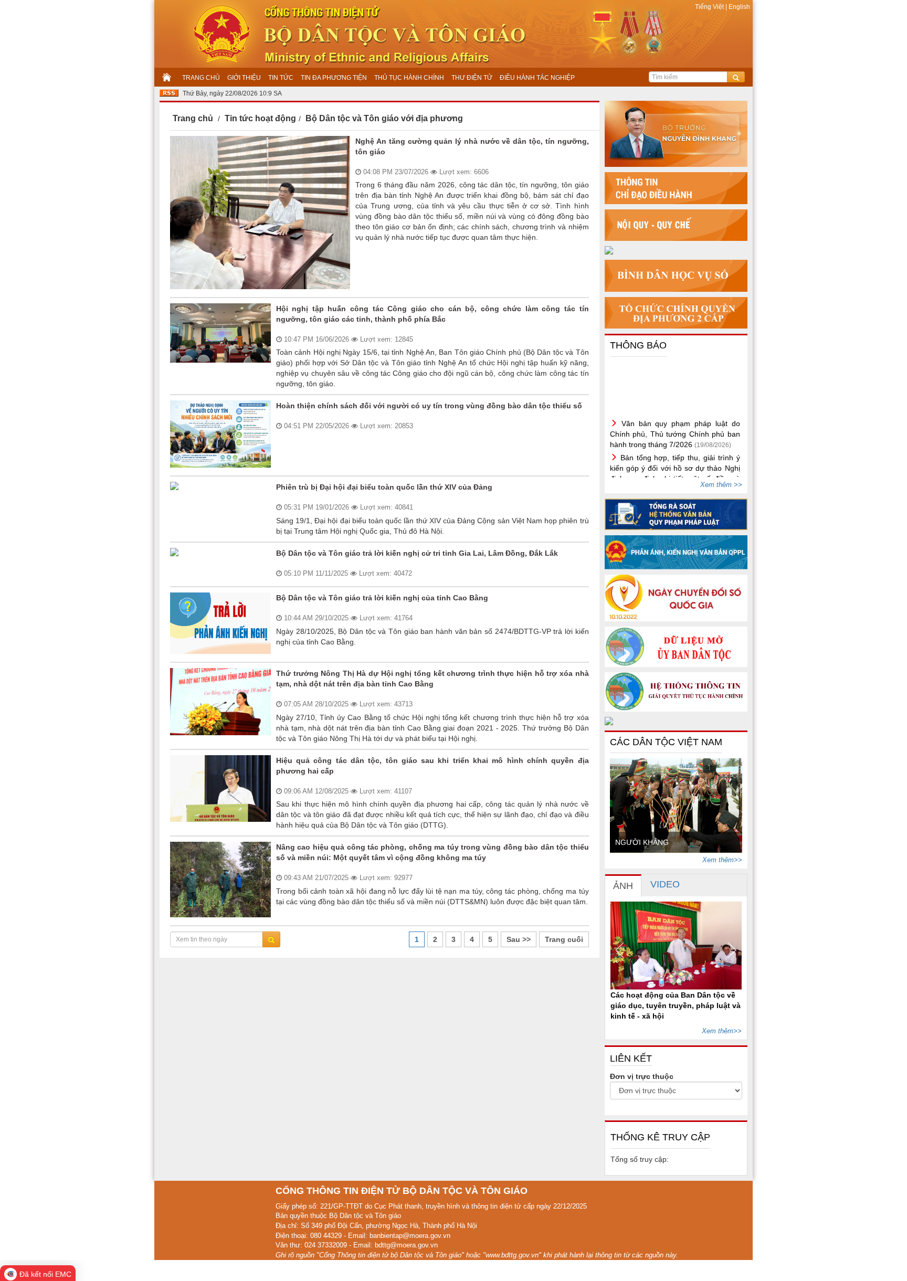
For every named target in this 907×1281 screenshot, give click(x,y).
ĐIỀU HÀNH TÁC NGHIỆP (537, 77)
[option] (676, 805)
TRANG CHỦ (201, 77)
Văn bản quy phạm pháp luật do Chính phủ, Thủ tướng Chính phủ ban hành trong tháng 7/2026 (675, 419)
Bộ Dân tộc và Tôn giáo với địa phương (384, 118)
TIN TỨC (280, 77)
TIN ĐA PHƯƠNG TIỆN (334, 77)
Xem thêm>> (722, 860)
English (739, 6)
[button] (623, 950)
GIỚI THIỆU (244, 77)
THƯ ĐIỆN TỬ (471, 77)
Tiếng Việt (710, 6)
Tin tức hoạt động (260, 118)
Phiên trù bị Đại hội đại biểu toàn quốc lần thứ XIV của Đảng (384, 487)
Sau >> (519, 939)
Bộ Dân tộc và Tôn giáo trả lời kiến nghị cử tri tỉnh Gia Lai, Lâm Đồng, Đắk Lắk (417, 553)
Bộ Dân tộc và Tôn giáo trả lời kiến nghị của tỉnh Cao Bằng (382, 598)
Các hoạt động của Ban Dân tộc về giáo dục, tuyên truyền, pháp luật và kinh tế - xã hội (675, 1005)
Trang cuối (564, 939)
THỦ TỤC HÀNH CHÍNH (409, 77)
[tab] (623, 885)
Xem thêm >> (721, 485)
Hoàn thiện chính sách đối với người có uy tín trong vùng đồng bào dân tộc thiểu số (429, 405)
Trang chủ (193, 118)
